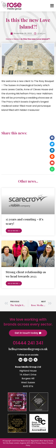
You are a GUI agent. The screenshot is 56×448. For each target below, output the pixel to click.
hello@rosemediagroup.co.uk (28, 349)
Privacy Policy (41, 443)
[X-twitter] (35, 360)
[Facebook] (30, 360)
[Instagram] (25, 360)
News (16, 39)
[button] (52, 137)
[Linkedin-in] (20, 360)
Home (9, 39)
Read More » (14, 230)
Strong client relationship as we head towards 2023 (26, 274)
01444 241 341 (28, 343)
